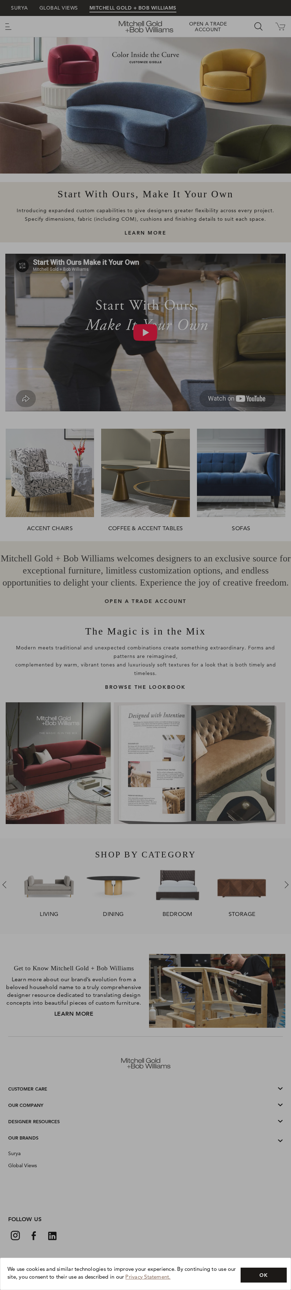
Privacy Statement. (147, 1276)
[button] (264, 1275)
